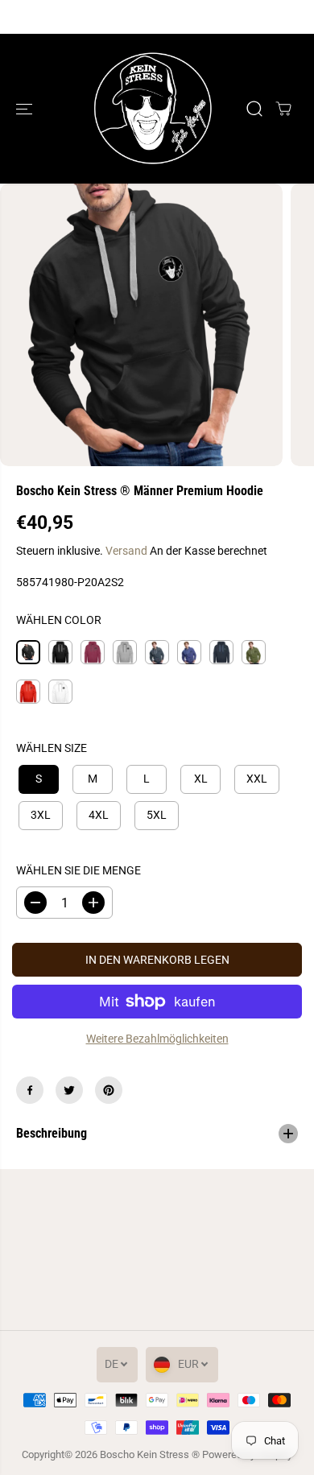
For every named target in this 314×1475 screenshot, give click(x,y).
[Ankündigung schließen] (284, 17)
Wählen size (51, 748)
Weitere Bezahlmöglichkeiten (157, 1038)
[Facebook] (29, 1090)
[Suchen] (254, 108)
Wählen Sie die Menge (78, 870)
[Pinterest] (108, 1090)
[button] (25, 109)
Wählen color (58, 620)
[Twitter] (69, 1090)
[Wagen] (283, 108)
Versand (126, 550)
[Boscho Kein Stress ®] (153, 108)
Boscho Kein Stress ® (151, 1454)
